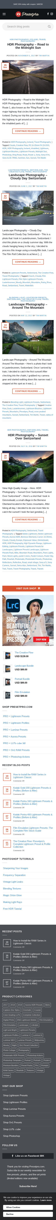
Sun (27, 158)
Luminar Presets (25, 1040)
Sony (38, 155)
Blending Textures (12, 888)
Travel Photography (33, 40)
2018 (13, 1005)
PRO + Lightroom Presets (16, 716)
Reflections (7, 562)
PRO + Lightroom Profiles (16, 723)
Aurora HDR (14, 537)
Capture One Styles (11, 1010)
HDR (4, 148)
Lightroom (44, 148)
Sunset (33, 158)
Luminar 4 (26, 1035)
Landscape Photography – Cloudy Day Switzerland (28, 176)
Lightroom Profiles (11, 1035)
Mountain (26, 282)
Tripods (40, 569)
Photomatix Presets (33, 559)
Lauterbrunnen (8, 282)
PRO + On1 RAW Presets (16, 750)
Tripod (33, 569)
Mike (16, 553)
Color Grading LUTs (11, 1015)
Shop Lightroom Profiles (15, 1102)
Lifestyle (34, 1025)
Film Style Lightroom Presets (31, 279)
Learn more (45, 1200)
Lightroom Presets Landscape (26, 550)
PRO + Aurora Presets (14, 736)
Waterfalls (29, 285)
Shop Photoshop (11, 1136)
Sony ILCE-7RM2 (9, 158)
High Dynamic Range (33, 543)
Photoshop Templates (12, 1060)
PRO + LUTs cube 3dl (14, 743)
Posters (47, 1060)
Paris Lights (48, 553)
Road (25, 155)
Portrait (28, 1060)
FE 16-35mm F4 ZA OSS (39, 145)
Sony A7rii (45, 155)
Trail (4, 569)
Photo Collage (9, 1050)
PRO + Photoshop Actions (16, 756)
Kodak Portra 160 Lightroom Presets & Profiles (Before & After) (32, 802)
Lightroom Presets (27, 151)
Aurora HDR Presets (33, 1005)
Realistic (20, 1070)
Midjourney (39, 1040)
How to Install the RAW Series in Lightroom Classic (29, 776)
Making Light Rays (12, 902)
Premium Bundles (10, 1065)
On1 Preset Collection (28, 1045)
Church (31, 276)
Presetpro (23, 412)
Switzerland (36, 170)
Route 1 (31, 155)
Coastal (37, 1010)
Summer (21, 158)
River (49, 282)
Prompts (44, 1065)
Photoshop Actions (35, 1055)
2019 (20, 1005)
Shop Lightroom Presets (15, 1095)
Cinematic (27, 1010)
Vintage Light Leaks (13, 881)
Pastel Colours (37, 556)
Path (4, 559)
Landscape (23, 1025)
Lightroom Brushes (10, 151)
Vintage (40, 1070)
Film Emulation (45, 1020)
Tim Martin (44, 56)
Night (14, 1045)
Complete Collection (31, 1015)
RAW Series (8, 1070)
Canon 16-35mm (44, 537)
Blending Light (17, 297)
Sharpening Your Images (15, 868)
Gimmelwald (43, 540)
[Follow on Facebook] (48, 14)
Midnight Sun (41, 151)
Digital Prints (8, 1020)
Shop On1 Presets (12, 1122)
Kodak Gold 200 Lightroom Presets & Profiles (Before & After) (32, 789)
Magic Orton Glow (12, 895)
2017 (5, 1005)
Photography (23, 1050)
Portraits (37, 1060)
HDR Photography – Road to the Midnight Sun (28, 46)
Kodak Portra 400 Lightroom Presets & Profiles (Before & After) (32, 816)
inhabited (35, 148)
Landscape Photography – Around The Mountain (28, 306)
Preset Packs (26, 1065)
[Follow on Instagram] (52, 14)
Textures (30, 1070)
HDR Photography (19, 39)
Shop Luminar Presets (14, 1109)
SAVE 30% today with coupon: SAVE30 (28, 4)
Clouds (12, 145)
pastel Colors (24, 556)
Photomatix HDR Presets (13, 1055)
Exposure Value (30, 540)
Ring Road (17, 155)
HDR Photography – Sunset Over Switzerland (28, 436)
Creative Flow (22, 145)
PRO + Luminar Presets (15, 729)
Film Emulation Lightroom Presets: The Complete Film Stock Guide (33, 829)
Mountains (35, 282)
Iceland (34, 39)
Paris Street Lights (10, 556)
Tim (39, 565)
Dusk (9, 408)
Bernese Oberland (28, 537)
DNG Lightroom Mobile (26, 1020)
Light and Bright (10, 1030)
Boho (47, 1005)
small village (33, 562)
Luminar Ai (37, 1035)
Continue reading (28, 131)
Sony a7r (43, 562)
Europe (19, 540)
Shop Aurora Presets (13, 1115)
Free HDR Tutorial (12, 908)
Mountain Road (25, 553)
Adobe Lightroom (29, 534)
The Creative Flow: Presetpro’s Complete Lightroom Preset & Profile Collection (31, 844)
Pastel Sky (48, 556)
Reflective (17, 562)
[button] (4, 14)
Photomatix (19, 559)
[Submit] (49, 26)
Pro (36, 1065)
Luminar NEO (9, 1040)
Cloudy (38, 276)
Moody (18, 282)
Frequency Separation (14, 875)
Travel (21, 285)
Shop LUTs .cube (12, 1129)
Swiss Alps (21, 565)
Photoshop (7, 155)
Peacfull (10, 559)
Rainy (43, 282)
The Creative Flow (45, 273)
